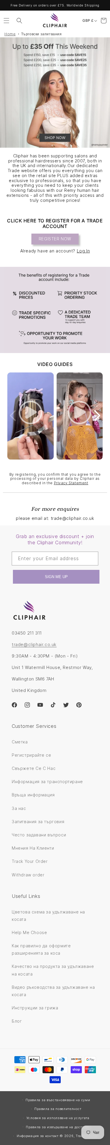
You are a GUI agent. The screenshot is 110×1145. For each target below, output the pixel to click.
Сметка (20, 741)
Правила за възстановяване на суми (58, 1100)
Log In (83, 250)
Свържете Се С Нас (33, 768)
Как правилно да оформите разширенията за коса (41, 949)
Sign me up (56, 577)
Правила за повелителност (57, 1109)
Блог (17, 1020)
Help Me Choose (29, 932)
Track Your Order (30, 861)
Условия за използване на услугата (57, 1118)
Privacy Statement (71, 483)
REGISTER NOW (55, 238)
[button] (6, 20)
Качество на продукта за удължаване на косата (53, 970)
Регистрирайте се (31, 755)
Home (10, 34)
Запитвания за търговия (38, 821)
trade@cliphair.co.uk (34, 644)
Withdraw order (28, 874)
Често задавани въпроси (39, 834)
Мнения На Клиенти (33, 848)
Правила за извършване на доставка (58, 1127)
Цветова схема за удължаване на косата (48, 915)
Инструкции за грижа (35, 1007)
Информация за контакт (38, 1136)
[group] (55, 92)
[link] (55, 310)
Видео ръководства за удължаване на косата (53, 991)
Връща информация (33, 794)
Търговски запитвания (41, 34)
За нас (19, 808)
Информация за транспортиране (47, 781)
